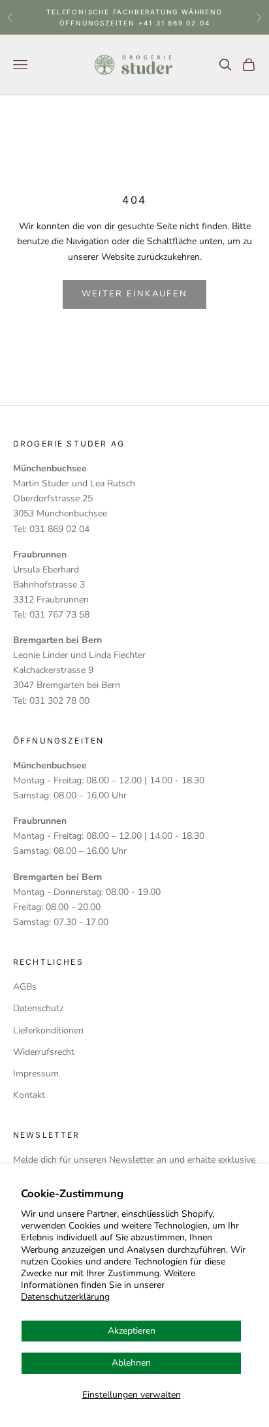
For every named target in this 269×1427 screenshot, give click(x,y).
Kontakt (29, 1095)
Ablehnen (131, 1362)
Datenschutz (38, 1008)
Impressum (36, 1073)
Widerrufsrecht (43, 1052)
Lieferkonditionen (48, 1030)
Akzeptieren (131, 1331)
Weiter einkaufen (134, 294)
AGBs (25, 986)
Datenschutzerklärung (65, 1297)
